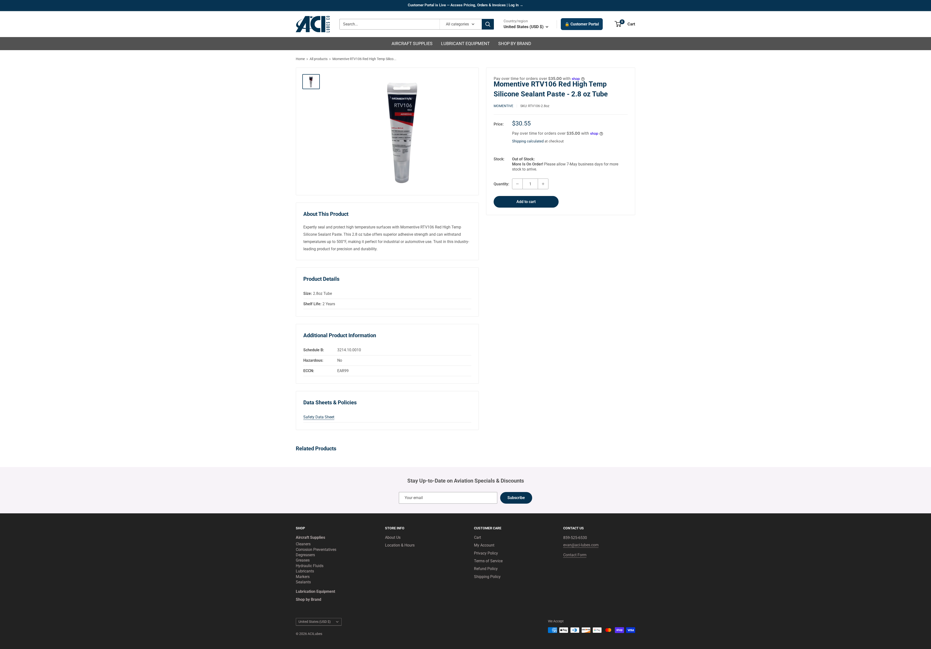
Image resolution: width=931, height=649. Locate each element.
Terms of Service (488, 561)
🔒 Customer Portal (582, 24)
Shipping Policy (487, 576)
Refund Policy (486, 568)
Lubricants (305, 571)
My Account (484, 545)
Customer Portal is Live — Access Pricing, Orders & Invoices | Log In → (465, 5)
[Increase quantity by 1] (543, 184)
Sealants (303, 582)
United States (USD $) (314, 622)
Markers (303, 576)
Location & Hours (400, 545)
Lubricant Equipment (465, 43)
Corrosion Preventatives (316, 549)
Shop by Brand (514, 43)
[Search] (488, 24)
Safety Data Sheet (318, 417)
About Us (393, 537)
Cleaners (303, 544)
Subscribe (516, 497)
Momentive (503, 106)
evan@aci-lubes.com (581, 545)
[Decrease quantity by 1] (517, 184)
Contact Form (574, 555)
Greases (303, 560)
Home (300, 59)
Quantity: (501, 183)
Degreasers (305, 555)
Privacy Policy (486, 553)
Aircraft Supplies (412, 43)
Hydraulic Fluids (309, 565)
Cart (477, 537)
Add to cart (526, 201)
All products (319, 59)
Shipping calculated (528, 141)
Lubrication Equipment (315, 591)
